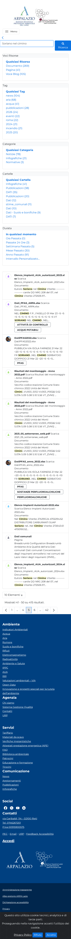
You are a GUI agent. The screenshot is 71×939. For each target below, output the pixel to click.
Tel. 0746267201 (11, 822)
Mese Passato (18, 250)
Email (13, 833)
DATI (11, 192)
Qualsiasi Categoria (19, 150)
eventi (13, 116)
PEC (4, 833)
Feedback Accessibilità (39, 833)
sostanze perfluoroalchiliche (38, 491)
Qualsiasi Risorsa (18, 61)
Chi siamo (8, 702)
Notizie (13, 154)
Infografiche (16, 158)
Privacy (6, 909)
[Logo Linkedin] (24, 807)
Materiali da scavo (13, 737)
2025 (12, 132)
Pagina (13, 69)
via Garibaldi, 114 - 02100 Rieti (19, 818)
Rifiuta (38, 934)
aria (11, 99)
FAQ (5, 749)
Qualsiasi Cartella (18, 179)
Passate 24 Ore (17, 242)
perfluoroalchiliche (32, 497)
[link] (2, 37)
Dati (11, 200)
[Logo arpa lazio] (24, 16)
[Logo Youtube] (18, 807)
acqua (12, 103)
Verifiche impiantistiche (16, 741)
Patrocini (7, 758)
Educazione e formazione (17, 762)
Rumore (7, 642)
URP (5, 715)
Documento (17, 65)
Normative (15, 162)
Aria (4, 638)
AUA (5, 672)
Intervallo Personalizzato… (23, 258)
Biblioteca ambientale (15, 754)
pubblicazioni (17, 107)
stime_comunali (19, 204)
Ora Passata (15, 238)
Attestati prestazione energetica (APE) (25, 745)
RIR (4, 676)
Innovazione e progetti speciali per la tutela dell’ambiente (28, 691)
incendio (14, 128)
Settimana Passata (20, 246)
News (5, 776)
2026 (12, 112)
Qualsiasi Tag (15, 91)
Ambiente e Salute (13, 663)
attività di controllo (32, 324)
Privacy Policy (23, 934)
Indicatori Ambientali (15, 629)
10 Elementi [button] (14, 595)
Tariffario (7, 732)
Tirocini (6, 766)
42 (48, 610)
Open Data (9, 684)
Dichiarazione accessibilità (15, 902)
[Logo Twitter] (12, 807)
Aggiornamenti (11, 780)
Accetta (52, 934)
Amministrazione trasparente (17, 890)
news (13, 95)
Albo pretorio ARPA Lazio (15, 896)
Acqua (6, 633)
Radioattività (10, 659)
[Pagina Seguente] (53, 610)
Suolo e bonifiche (12, 646)
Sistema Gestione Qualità (17, 707)
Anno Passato (17, 254)
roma (12, 120)
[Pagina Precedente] (5, 610)
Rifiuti (6, 650)
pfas (20, 363)
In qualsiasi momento (21, 234)
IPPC (5, 667)
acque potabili (27, 329)
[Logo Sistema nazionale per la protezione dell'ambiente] (46, 16)
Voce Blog (16, 74)
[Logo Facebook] (5, 807)
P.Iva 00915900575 (13, 827)
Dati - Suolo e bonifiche (23, 212)
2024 (11, 124)
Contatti (7, 711)
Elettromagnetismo (14, 654)
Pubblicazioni (17, 188)
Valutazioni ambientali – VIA (19, 680)
